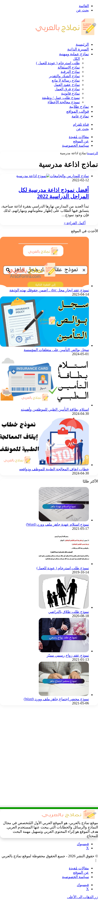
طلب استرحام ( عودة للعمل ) (58, 63)
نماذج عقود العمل (67, 85)
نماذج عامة (80, 116)
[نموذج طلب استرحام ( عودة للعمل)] (64, 564)
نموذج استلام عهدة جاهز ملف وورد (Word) (57, 524)
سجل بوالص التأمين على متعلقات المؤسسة (56, 350)
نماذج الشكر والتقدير (64, 76)
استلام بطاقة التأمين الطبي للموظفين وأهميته (55, 409)
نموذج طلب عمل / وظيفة (61, 98)
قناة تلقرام (81, 124)
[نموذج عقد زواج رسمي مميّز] (64, 651)
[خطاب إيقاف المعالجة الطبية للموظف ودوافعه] (44, 465)
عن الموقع (81, 141)
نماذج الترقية (70, 72)
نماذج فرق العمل (67, 89)
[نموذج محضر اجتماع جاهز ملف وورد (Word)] (64, 695)
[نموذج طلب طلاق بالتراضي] (64, 607)
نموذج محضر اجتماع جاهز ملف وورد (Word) (56, 699)
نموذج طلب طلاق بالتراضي (68, 612)
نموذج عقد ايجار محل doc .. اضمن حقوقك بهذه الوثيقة (49, 290)
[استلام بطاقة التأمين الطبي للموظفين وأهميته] (44, 405)
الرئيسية (82, 44)
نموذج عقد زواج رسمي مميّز (68, 655)
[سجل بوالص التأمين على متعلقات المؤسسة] (44, 345)
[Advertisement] (49, 758)
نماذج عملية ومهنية (74, 54)
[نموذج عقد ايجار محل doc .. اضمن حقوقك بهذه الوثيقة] (44, 286)
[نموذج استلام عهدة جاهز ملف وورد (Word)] (64, 520)
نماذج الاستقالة (69, 67)
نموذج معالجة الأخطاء (64, 102)
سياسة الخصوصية (75, 145)
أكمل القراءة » (74, 223)
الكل (76, 59)
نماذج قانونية (70, 93)
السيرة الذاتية (78, 49)
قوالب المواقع (77, 111)
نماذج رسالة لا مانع (66, 80)
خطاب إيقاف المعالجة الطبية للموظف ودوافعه (54, 469)
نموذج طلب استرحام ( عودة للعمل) (62, 568)
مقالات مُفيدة (79, 137)
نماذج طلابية (79, 106)
